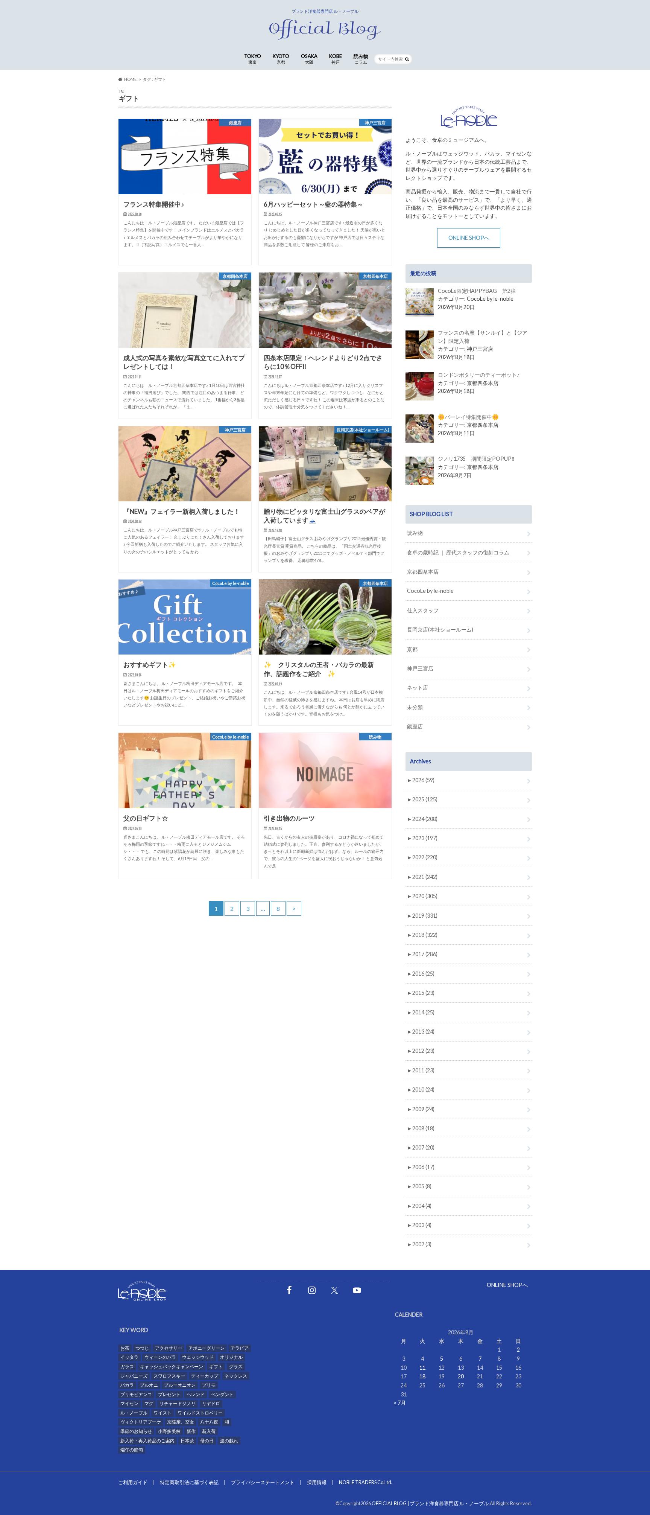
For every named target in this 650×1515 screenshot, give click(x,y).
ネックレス (236, 1376)
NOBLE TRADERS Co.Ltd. (365, 1482)
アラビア (240, 1348)
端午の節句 (131, 1450)
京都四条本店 (423, 571)
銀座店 (415, 726)
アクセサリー (168, 1348)
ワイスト (162, 1413)
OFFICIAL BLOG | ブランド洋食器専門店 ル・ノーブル (430, 1503)
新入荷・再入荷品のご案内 (147, 1440)
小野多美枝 (169, 1431)
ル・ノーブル (133, 1413)
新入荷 (209, 1431)
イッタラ (129, 1357)
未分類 (415, 707)
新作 (191, 1431)
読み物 (361, 58)
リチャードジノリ (177, 1403)
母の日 (207, 1440)
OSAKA (309, 58)
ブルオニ (149, 1385)
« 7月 (400, 1402)
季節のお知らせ (136, 1431)
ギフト (216, 1366)
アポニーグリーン (206, 1348)
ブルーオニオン (180, 1385)
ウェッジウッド (198, 1357)
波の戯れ (229, 1440)
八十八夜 (209, 1422)
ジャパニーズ (133, 1376)
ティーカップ (204, 1376)
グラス (236, 1366)
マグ (148, 1403)
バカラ (127, 1385)
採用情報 (317, 1482)
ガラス (127, 1366)
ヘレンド (196, 1394)
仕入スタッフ (423, 610)
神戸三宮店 (420, 668)
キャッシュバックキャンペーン (171, 1366)
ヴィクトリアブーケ (140, 1422)
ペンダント (222, 1394)
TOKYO (252, 58)
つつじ (142, 1348)
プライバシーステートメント (263, 1482)
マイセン (129, 1403)
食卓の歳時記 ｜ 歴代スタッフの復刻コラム (458, 552)
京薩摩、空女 (180, 1422)
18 (422, 1376)
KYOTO (281, 58)
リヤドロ (211, 1403)
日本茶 (187, 1440)
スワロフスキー (169, 1376)
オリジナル (231, 1357)
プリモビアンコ (136, 1394)
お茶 (124, 1348)
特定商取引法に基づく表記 (189, 1482)
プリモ (209, 1385)
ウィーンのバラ (160, 1357)
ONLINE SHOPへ (468, 237)
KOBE (335, 58)
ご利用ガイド (132, 1482)
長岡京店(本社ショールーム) (440, 629)
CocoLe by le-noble (430, 591)
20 (461, 1376)
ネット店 (417, 687)
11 (422, 1367)
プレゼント (169, 1394)
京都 (412, 649)
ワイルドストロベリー (200, 1413)
